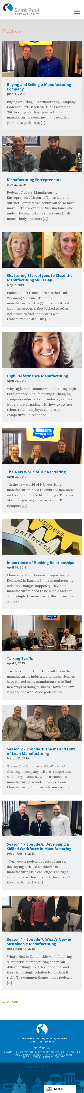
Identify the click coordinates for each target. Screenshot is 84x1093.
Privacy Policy (53, 1057)
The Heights (71, 1052)
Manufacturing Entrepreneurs (34, 179)
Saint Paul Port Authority (21, 9)
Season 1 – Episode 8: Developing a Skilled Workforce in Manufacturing (39, 846)
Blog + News (31, 1057)
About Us (10, 1052)
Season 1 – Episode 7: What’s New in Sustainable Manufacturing (39, 941)
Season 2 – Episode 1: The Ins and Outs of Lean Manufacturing (41, 751)
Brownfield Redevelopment (40, 1052)
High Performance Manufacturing (37, 375)
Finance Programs (59, 1054)
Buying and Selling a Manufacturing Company (39, 86)
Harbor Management (28, 1054)
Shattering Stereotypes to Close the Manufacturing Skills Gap (40, 277)
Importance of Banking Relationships (40, 562)
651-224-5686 (47, 1041)
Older (12, 1002)
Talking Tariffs (20, 658)
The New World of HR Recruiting (36, 471)
